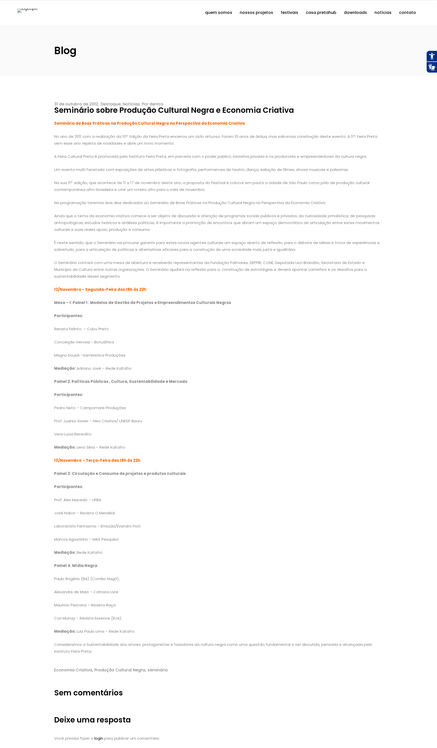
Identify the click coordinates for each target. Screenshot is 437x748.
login (98, 738)
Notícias (131, 104)
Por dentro (152, 104)
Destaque (111, 104)
